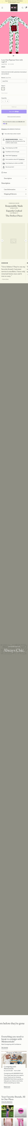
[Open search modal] (22, 7)
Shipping (4, 129)
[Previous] (2, 2)
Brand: (6, 77)
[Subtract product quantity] (2, 101)
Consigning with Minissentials (10, 1068)
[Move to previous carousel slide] (2, 240)
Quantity (4, 98)
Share (5, 172)
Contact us (14, 155)
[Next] (25, 2)
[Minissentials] (14, 7)
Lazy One (4, 64)
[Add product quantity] (7, 101)
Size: (3, 85)
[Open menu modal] (2, 7)
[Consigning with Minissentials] (14, 1059)
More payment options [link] (14, 116)
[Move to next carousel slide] (25, 240)
